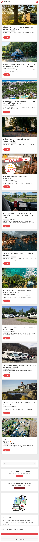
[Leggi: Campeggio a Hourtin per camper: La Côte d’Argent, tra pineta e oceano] (19, 89)
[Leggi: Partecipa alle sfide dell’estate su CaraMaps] (19, 164)
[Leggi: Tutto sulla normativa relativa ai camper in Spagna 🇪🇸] (19, 427)
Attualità (12, 331)
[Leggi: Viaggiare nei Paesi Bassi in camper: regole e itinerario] (19, 390)
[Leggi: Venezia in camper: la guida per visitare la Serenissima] (19, 240)
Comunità (12, 68)
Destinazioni (12, 105)
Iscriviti (19, 475)
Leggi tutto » (6, 38)
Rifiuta (19, 536)
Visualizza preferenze (19, 539)
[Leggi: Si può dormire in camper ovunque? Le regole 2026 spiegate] (19, 14)
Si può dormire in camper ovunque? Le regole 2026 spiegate (17, 520)
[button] (37, 527)
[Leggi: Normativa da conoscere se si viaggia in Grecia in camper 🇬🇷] (19, 278)
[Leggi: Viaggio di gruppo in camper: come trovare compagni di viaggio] (19, 352)
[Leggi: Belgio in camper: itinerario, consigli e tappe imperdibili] (19, 126)
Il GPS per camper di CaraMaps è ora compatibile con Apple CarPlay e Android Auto (18, 216)
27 (18, 457)
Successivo (34, 457)
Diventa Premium (19, 487)
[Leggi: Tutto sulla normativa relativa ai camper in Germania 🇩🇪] (19, 315)
